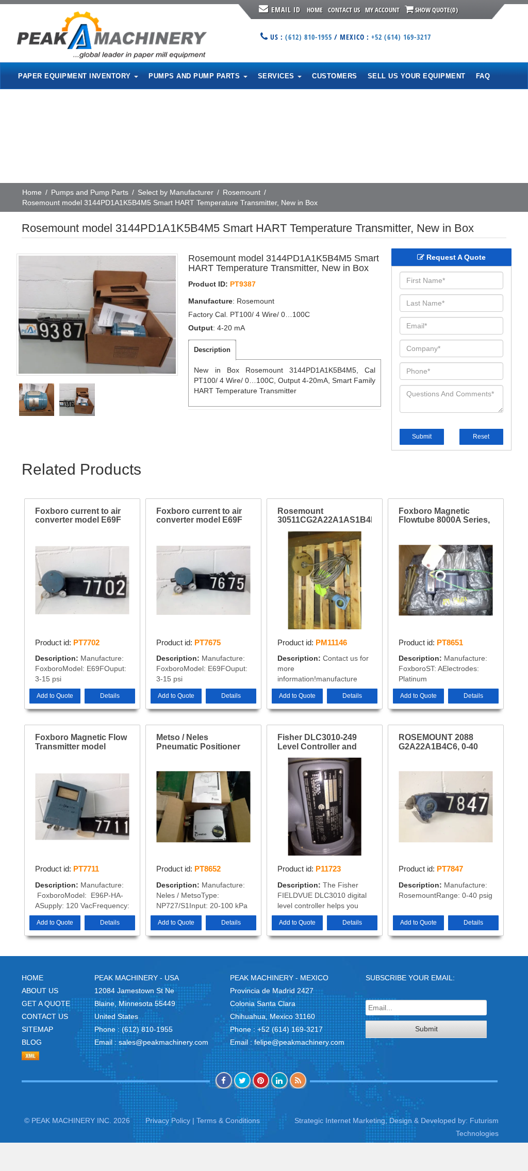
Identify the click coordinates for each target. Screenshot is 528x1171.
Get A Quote (46, 1003)
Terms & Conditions (228, 1120)
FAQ (483, 76)
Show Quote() (436, 9)
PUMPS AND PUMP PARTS (195, 76)
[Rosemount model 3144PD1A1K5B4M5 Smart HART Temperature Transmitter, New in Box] (97, 315)
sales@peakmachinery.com (163, 1042)
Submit (422, 436)
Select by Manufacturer (175, 192)
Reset (481, 436)
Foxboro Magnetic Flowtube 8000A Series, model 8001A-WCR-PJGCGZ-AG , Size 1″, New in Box (444, 516)
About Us (40, 990)
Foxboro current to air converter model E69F (78, 516)
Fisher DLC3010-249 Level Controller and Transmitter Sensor (317, 742)
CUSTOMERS (334, 76)
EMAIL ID (286, 9)
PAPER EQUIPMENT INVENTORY (75, 76)
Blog (32, 1042)
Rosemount (241, 192)
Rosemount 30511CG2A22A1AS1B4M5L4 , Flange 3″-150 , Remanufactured (324, 516)
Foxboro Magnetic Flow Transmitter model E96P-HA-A (81, 742)
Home (315, 9)
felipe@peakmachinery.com (299, 1042)
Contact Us (344, 9)
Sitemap (37, 1029)
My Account (382, 9)
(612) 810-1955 (308, 37)
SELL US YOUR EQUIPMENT (417, 76)
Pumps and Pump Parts (89, 192)
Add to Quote (55, 695)
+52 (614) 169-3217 (401, 37)
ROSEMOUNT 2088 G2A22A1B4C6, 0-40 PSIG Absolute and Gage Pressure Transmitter (438, 742)
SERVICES (277, 76)
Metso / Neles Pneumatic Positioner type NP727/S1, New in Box (200, 742)
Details (110, 695)
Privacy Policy (167, 1120)
